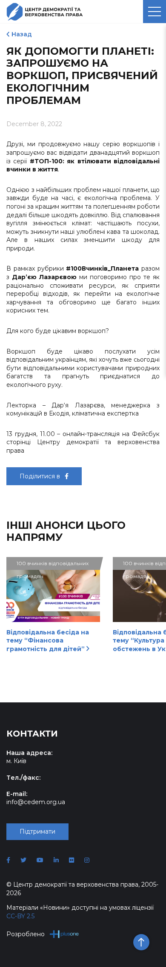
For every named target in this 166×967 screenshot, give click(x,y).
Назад (21, 34)
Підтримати (37, 831)
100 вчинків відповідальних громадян (53, 565)
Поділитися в (41, 476)
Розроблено (25, 934)
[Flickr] (71, 860)
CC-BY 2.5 (20, 916)
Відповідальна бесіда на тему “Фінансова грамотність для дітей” (47, 640)
